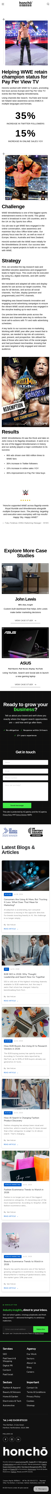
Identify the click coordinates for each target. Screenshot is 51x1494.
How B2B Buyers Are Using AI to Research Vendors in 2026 (25, 1047)
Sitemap (31, 1405)
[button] (48, 4)
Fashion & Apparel (12, 1387)
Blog (29, 1367)
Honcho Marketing (12, 1185)
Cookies (30, 1401)
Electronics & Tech (12, 1401)
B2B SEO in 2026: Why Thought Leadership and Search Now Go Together (24, 975)
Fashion (13, 1472)
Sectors (30, 1358)
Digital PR (8, 1365)
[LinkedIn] (18, 1439)
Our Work (32, 1354)
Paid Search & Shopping (9, 1360)
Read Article (11, 929)
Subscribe (41, 1329)
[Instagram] (11, 1439)
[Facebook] (5, 1439)
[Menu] (3, 4)
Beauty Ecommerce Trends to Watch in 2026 (23, 1263)
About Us (31, 1363)
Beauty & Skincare (12, 1392)
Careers (30, 1372)
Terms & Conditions (36, 1392)
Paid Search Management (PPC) (31, 1467)
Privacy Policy (7, 815)
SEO (6, 969)
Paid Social (8, 1374)
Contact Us (32, 1387)
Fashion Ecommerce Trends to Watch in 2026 (23, 1191)
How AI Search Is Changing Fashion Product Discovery (21, 1119)
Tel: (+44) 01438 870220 (15, 1420)
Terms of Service (21, 815)
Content (7, 1370)
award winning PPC (21, 1462)
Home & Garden (10, 1396)
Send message (17, 805)
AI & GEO (8, 894)
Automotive (9, 1405)
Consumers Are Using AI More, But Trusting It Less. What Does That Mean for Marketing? (25, 902)
